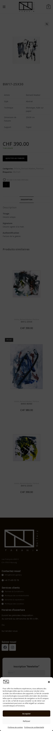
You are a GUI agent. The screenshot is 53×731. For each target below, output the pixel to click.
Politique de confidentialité (34, 727)
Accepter (26, 713)
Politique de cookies (15, 727)
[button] (49, 682)
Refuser (26, 721)
